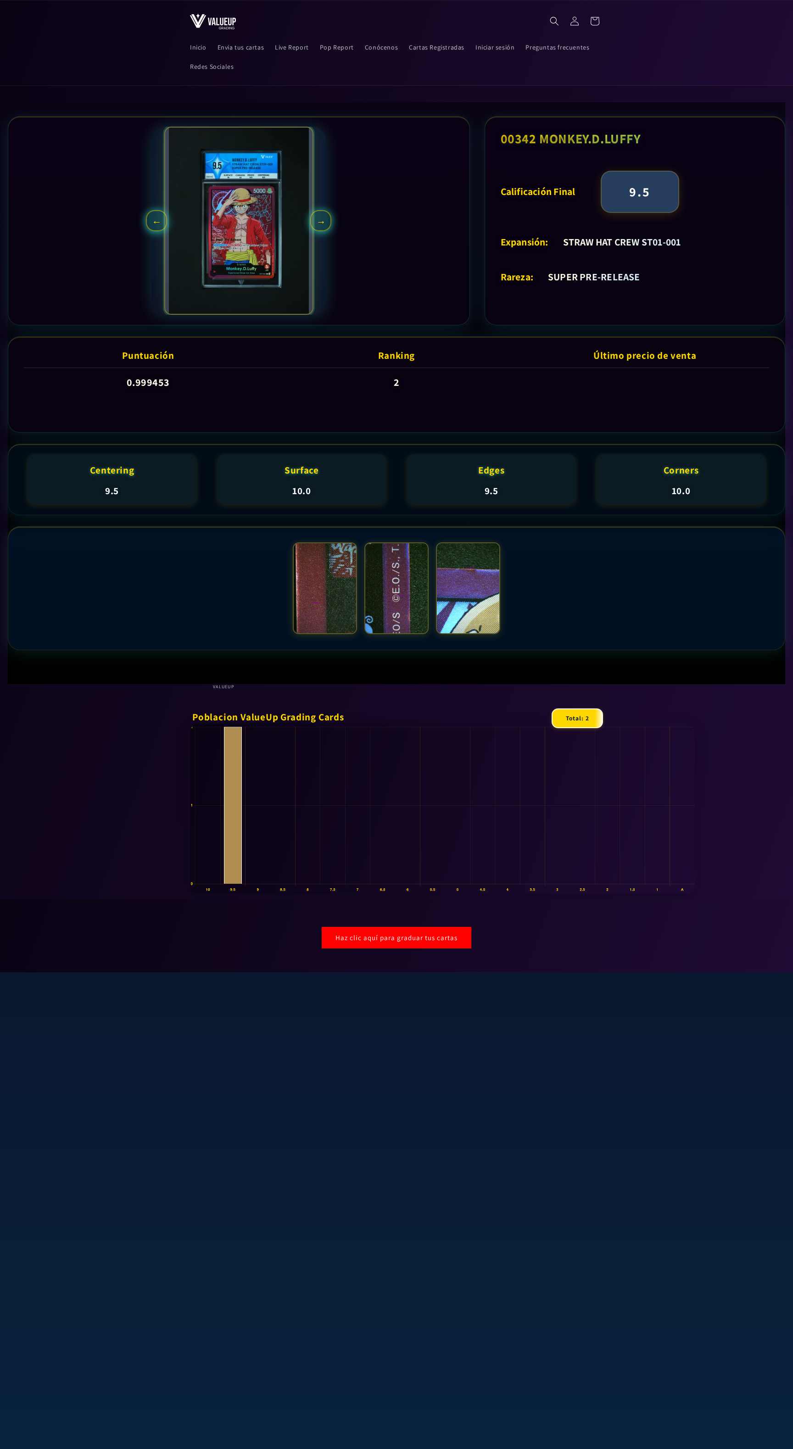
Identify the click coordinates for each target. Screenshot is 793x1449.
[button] (554, 21)
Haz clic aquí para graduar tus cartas (396, 937)
